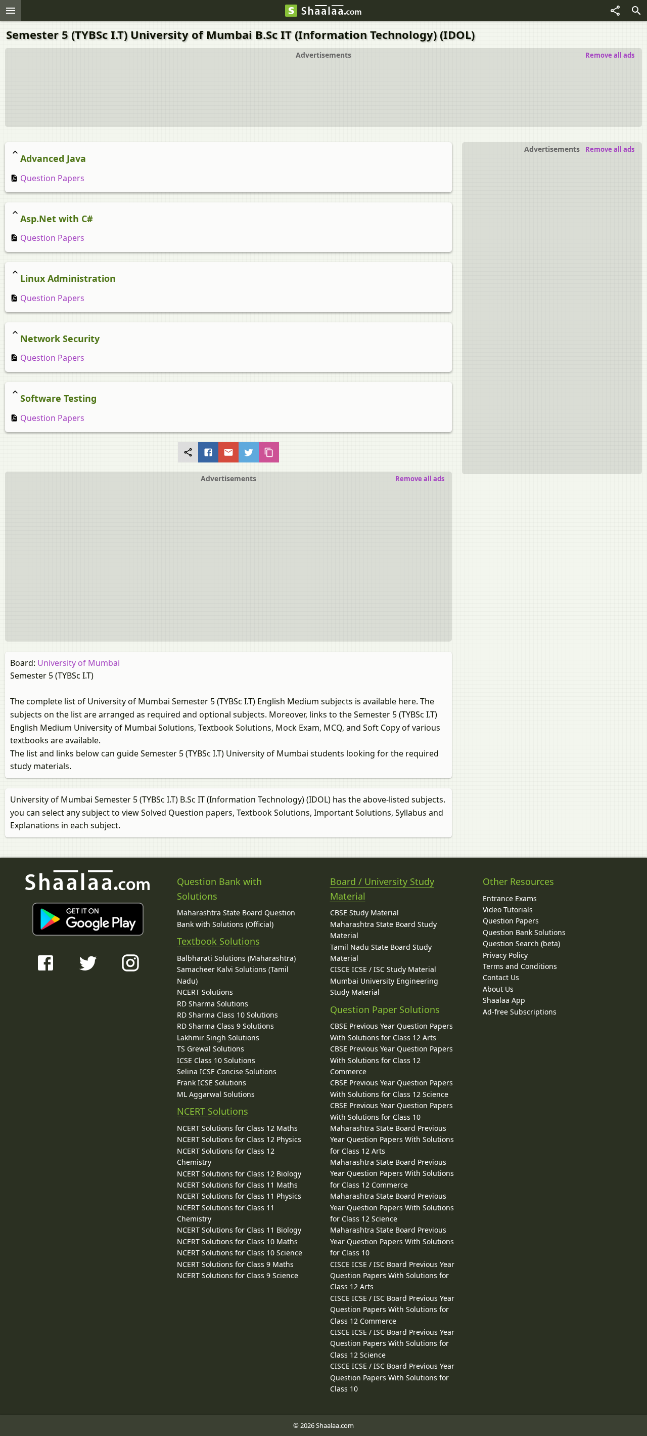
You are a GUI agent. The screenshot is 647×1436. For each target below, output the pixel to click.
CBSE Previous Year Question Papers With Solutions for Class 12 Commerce (391, 1060)
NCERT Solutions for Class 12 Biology (239, 1173)
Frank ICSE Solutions (211, 1082)
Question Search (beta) (521, 943)
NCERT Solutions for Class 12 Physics (239, 1139)
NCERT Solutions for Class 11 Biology (239, 1230)
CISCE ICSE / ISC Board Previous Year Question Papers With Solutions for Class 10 (392, 1377)
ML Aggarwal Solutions (216, 1094)
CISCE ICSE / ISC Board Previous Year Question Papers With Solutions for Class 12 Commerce (392, 1309)
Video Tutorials (508, 909)
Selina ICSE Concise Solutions (226, 1071)
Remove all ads (609, 55)
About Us (498, 989)
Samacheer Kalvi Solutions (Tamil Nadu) (233, 974)
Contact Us (501, 977)
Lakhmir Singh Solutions (218, 1037)
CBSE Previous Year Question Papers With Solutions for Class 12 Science (391, 1088)
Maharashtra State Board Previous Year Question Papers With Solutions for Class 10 (392, 1241)
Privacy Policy (505, 955)
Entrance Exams (510, 898)
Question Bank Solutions (524, 932)
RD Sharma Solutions (212, 1003)
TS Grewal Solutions (210, 1048)
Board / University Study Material (382, 888)
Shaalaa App (504, 1000)
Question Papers (51, 178)
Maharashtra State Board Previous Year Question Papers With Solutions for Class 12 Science (392, 1207)
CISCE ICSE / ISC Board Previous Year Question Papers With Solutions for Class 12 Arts (392, 1275)
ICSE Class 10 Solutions (216, 1060)
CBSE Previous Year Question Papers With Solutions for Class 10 (391, 1111)
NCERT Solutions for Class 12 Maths (237, 1128)
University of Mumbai (78, 662)
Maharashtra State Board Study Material (383, 929)
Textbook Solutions (218, 941)
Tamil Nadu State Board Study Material (381, 952)
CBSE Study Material (364, 912)
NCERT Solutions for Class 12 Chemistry (225, 1156)
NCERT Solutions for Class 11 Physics (239, 1196)
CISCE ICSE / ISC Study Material (383, 969)
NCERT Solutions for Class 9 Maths (235, 1264)
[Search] (636, 10)
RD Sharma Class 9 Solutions (225, 1026)
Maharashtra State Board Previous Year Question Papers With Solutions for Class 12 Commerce (392, 1173)
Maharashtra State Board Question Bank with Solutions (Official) (236, 918)
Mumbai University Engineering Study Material (384, 986)
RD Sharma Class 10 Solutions (227, 1015)
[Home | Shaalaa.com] (291, 11)
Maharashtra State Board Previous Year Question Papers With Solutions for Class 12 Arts (392, 1139)
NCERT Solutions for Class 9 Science (237, 1275)
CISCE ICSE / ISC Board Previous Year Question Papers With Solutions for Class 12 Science (392, 1343)
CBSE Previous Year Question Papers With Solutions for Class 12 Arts (391, 1031)
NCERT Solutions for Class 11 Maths (237, 1185)
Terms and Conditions (520, 966)
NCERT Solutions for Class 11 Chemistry (225, 1213)
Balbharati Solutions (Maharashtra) (236, 958)
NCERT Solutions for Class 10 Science (239, 1252)
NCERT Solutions (205, 992)
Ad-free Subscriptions (520, 1012)
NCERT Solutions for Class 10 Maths (237, 1241)
